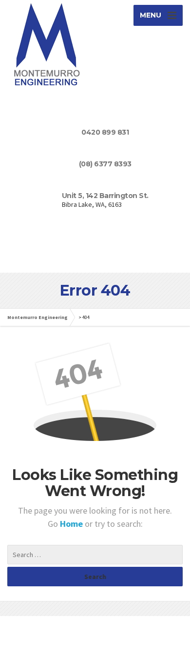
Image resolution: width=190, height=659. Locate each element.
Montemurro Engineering (37, 317)
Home (72, 523)
